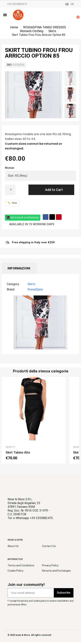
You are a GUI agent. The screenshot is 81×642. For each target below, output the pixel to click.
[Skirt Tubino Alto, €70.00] (34, 420)
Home (14, 27)
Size (12, 202)
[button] (5, 15)
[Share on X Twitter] (52, 217)
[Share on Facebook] (45, 217)
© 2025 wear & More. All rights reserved (29, 635)
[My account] (64, 15)
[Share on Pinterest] (59, 217)
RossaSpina (35, 289)
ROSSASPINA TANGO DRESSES (44, 27)
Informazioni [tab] (19, 268)
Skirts (52, 31)
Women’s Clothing (31, 31)
